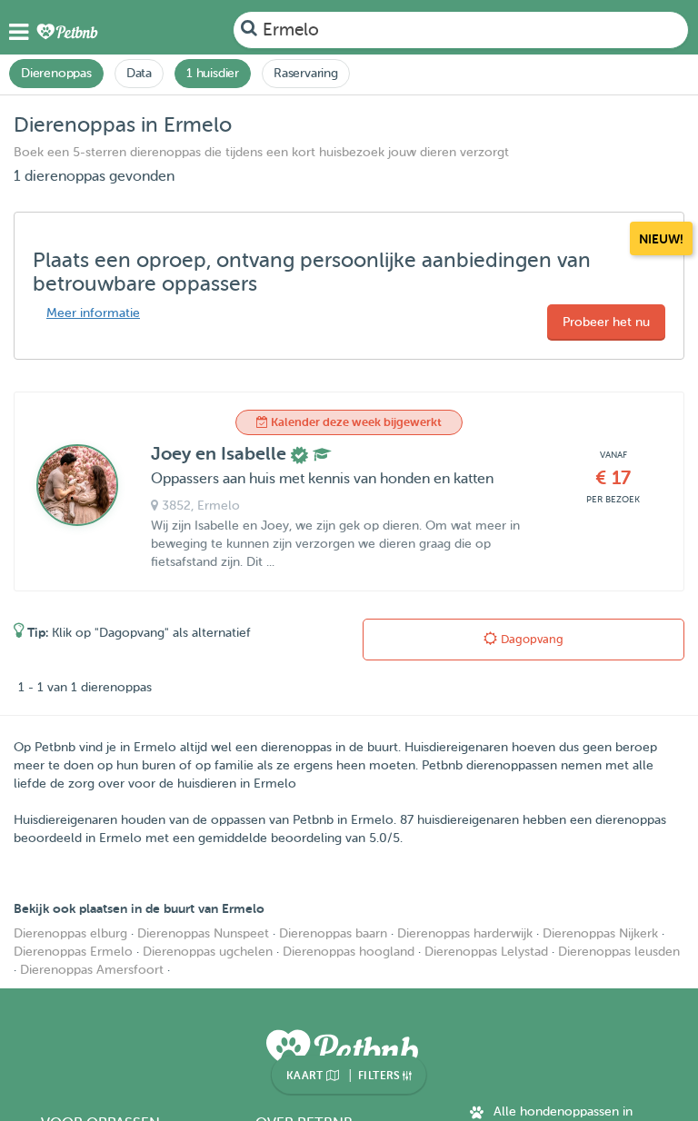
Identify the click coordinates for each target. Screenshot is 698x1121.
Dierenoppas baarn (333, 933)
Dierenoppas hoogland (348, 951)
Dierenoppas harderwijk (465, 933)
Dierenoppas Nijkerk (600, 933)
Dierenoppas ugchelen (208, 951)
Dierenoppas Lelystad (486, 951)
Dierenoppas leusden (619, 951)
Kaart (306, 1075)
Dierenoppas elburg (70, 933)
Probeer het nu (606, 322)
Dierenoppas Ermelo (73, 951)
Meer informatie (93, 313)
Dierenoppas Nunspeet (203, 933)
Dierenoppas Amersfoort (92, 970)
